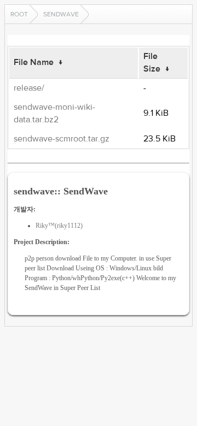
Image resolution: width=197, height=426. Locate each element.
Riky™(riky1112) (59, 225)
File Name (34, 62)
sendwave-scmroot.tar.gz (61, 138)
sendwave (61, 14)
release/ (29, 87)
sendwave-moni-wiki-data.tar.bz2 (54, 113)
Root (19, 14)
